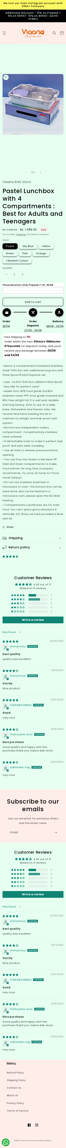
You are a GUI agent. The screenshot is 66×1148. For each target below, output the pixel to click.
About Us (12, 1095)
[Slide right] (40, 172)
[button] (4, 33)
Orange (41, 253)
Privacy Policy (15, 1103)
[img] (10, 641)
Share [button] (10, 527)
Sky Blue (28, 246)
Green (10, 253)
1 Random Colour (17, 260)
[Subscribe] (55, 832)
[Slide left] (25, 172)
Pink (25, 253)
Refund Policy (15, 1072)
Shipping (20, 234)
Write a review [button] (33, 620)
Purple (10, 246)
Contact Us (14, 1087)
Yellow (46, 246)
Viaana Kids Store (27, 1141)
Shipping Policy (16, 1080)
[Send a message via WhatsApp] (6, 1142)
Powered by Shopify (43, 1141)
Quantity (7, 268)
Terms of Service (18, 1110)
